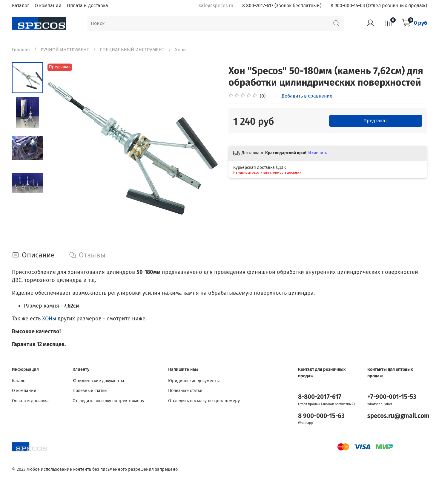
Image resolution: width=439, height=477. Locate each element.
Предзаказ (375, 121)
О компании (48, 5)
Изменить (317, 152)
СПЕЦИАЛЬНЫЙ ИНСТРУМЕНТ (132, 50)
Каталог (20, 5)
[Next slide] (207, 149)
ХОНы (49, 318)
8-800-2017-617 (319, 397)
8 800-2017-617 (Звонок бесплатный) (281, 5)
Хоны (181, 50)
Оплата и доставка (87, 5)
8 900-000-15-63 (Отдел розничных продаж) (379, 5)
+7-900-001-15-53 (391, 397)
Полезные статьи (90, 390)
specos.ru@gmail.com (398, 416)
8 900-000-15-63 (321, 416)
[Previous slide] (58, 149)
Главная (21, 50)
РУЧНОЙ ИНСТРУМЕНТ (65, 50)
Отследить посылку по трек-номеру (108, 400)
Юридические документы (98, 380)
